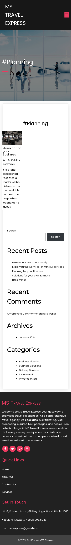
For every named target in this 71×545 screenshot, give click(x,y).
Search (11, 230)
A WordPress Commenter (22, 313)
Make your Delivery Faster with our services (38, 267)
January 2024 (27, 337)
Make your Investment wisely (29, 262)
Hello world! (19, 280)
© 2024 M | (24, 540)
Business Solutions (30, 366)
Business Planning (29, 361)
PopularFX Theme (42, 540)
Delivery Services (29, 370)
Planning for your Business (27, 271)
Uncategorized (28, 378)
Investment (26, 374)
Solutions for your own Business (31, 275)
